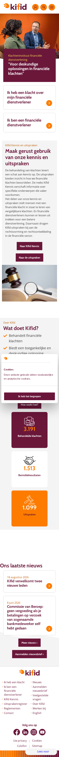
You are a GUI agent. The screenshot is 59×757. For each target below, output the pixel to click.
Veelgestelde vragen (40, 697)
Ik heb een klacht (14, 682)
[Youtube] (42, 732)
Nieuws (37, 682)
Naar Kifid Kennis (29, 246)
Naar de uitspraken (29, 257)
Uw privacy (20, 740)
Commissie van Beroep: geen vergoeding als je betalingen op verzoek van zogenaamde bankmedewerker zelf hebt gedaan (25, 617)
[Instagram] (33, 732)
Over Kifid (39, 704)
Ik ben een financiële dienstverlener (24, 122)
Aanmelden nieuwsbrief (40, 689)
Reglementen (12, 708)
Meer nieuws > (29, 642)
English (37, 713)
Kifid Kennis (11, 699)
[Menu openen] (52, 7)
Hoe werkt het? (29, 404)
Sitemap (37, 746)
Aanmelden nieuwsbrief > (29, 654)
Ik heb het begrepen (29, 396)
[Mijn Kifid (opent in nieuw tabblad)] (35, 7)
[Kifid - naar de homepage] (15, 6)
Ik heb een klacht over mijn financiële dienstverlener (25, 97)
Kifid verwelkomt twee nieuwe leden (24, 583)
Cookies (37, 740)
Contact (9, 713)
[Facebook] (16, 732)
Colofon (22, 746)
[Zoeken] (43, 7)
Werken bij (39, 708)
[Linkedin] (25, 732)
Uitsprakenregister (15, 704)
